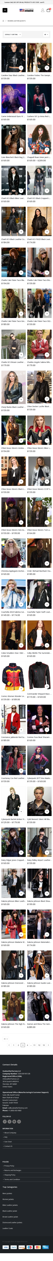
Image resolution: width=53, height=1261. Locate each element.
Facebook (5, 1122)
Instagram (19, 1122)
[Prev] (9, 1045)
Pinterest (14, 1122)
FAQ (5, 1137)
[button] (5, 10)
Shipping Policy (9, 1175)
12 (39, 1045)
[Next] (48, 1045)
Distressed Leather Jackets (12, 1222)
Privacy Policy (9, 1166)
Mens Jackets (7, 1193)
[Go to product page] (13, 57)
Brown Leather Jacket (10, 1217)
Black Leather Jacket (10, 1211)
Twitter (9, 1122)
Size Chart (8, 1142)
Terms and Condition (12, 1179)
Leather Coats (8, 1228)
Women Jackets (8, 1199)
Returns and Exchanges (12, 1170)
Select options (21, 68)
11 (34, 1045)
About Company (10, 1133)
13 (44, 1045)
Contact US (8, 1146)
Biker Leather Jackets (10, 1205)
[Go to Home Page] (3, 21)
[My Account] (43, 10)
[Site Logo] (26, 10)
